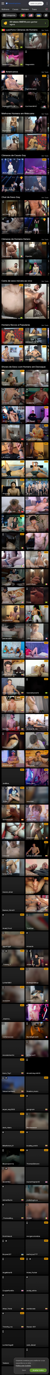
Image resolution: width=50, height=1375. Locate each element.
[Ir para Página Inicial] (15, 3)
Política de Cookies (23, 1366)
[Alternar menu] (3, 3)
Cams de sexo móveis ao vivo (17, 281)
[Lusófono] (22, 15)
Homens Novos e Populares (16, 325)
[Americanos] (30, 15)
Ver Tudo (44, 30)
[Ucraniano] (38, 15)
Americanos (12, 71)
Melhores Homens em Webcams (18, 113)
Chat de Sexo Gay (11, 197)
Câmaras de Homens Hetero (16, 239)
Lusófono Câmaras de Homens (22, 30)
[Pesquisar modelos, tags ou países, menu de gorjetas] (46, 9)
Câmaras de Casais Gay (14, 155)
